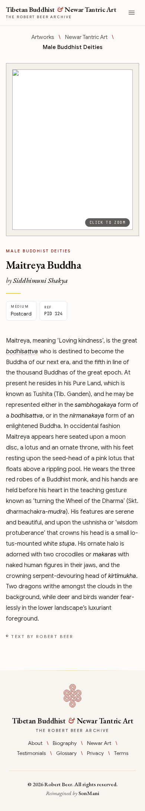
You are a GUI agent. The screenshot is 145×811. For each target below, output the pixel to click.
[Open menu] (131, 12)
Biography (65, 743)
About (35, 743)
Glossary (66, 753)
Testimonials (31, 753)
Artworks (42, 37)
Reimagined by (72, 793)
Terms (121, 753)
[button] (72, 149)
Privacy (95, 753)
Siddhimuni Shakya (40, 280)
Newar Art (99, 743)
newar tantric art (86, 37)
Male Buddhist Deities (73, 47)
